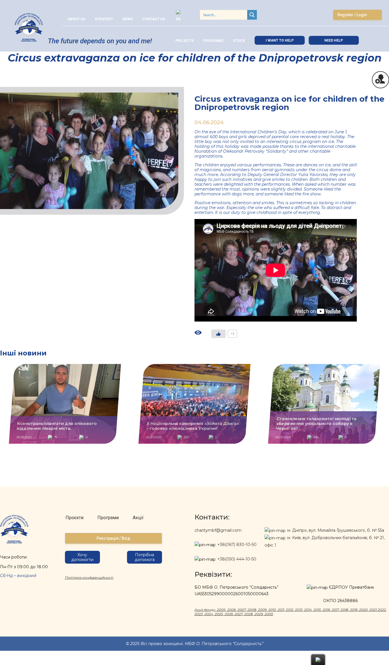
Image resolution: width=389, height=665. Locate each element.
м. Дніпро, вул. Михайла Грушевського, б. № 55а (335, 530)
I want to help (280, 40)
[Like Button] (218, 334)
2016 (326, 609)
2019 (353, 609)
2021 (373, 609)
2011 (281, 609)
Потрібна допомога (145, 557)
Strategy (104, 19)
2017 (335, 609)
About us (76, 19)
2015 (317, 609)
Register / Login (352, 15)
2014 (308, 609)
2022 (382, 609)
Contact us (153, 19)
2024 (208, 614)
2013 (298, 609)
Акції (138, 517)
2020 (363, 609)
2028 (248, 614)
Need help (333, 40)
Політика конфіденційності (89, 577)
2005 (221, 609)
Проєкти (74, 517)
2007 (242, 609)
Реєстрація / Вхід (113, 538)
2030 (269, 614)
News (128, 19)
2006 (231, 609)
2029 (259, 614)
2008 (251, 609)
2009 (262, 609)
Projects (184, 41)
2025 (219, 614)
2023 (199, 614)
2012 (289, 609)
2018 (344, 609)
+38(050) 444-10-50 (236, 559)
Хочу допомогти (82, 557)
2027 (239, 614)
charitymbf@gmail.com (218, 530)
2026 (229, 614)
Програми (108, 517)
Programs (213, 41)
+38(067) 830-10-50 (237, 544)
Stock (239, 41)
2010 (272, 609)
